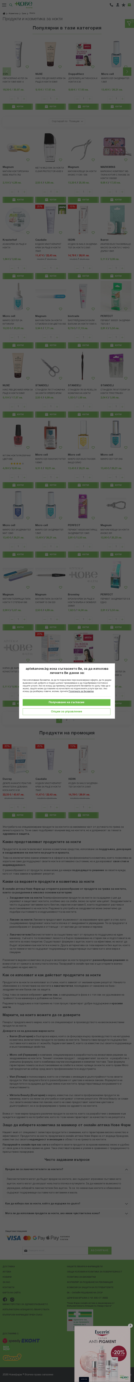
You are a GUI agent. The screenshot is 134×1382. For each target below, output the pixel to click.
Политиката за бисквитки (81, 691)
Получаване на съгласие (66, 702)
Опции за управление (66, 712)
